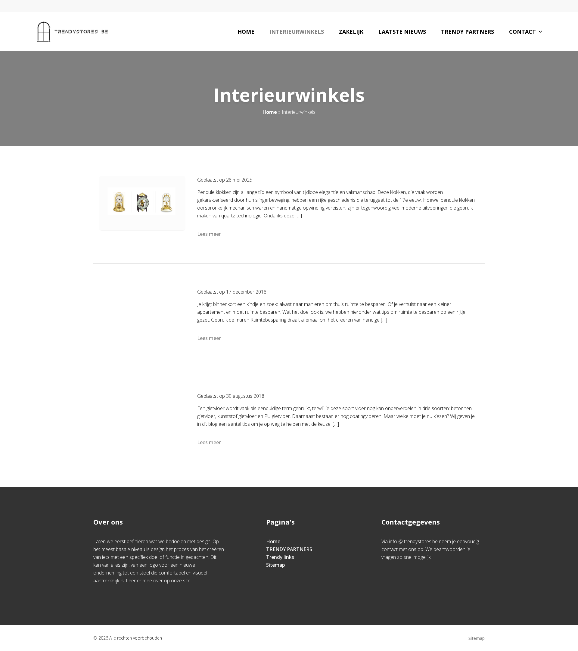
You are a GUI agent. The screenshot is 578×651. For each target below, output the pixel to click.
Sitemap (275, 565)
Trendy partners (467, 31)
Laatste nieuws (402, 31)
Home (246, 31)
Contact (522, 31)
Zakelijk (351, 31)
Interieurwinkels (296, 31)
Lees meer (209, 234)
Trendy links (280, 557)
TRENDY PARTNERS (289, 549)
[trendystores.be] (72, 32)
